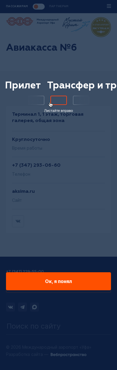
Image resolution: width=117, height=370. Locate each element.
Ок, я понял (58, 281)
